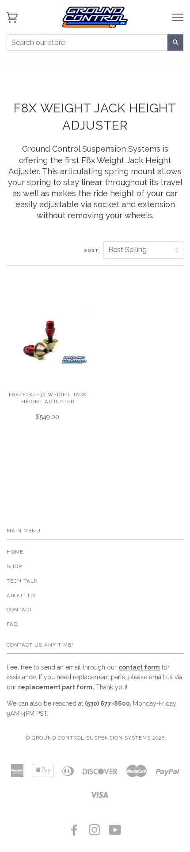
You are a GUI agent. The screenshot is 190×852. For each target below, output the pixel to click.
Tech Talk (22, 581)
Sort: (93, 250)
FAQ (12, 624)
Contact (20, 609)
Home (15, 552)
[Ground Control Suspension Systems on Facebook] (74, 833)
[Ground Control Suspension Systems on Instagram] (95, 833)
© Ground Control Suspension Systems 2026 (95, 738)
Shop (14, 566)
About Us (21, 595)
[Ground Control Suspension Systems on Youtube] (115, 833)
